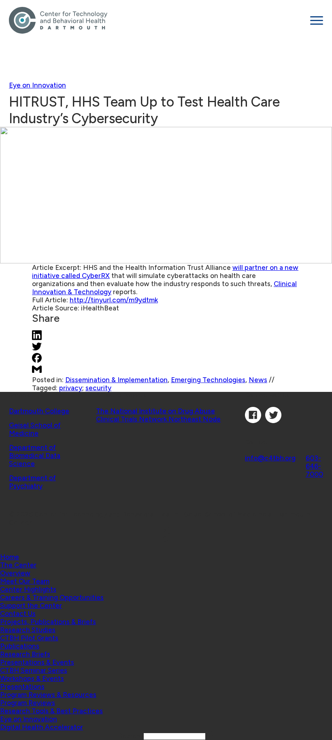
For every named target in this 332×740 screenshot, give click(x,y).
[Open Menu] (316, 20)
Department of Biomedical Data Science (34, 455)
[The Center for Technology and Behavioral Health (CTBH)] (156, 20)
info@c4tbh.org (270, 458)
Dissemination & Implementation (116, 380)
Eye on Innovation (37, 85)
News (258, 380)
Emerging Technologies (208, 380)
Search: (131, 736)
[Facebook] (253, 421)
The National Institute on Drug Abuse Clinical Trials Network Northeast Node (158, 415)
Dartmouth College (39, 411)
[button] (18, 565)
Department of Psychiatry (32, 482)
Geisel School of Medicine (35, 429)
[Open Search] (166, 540)
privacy (70, 388)
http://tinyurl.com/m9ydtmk (114, 300)
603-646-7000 (314, 466)
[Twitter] (273, 421)
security (98, 388)
